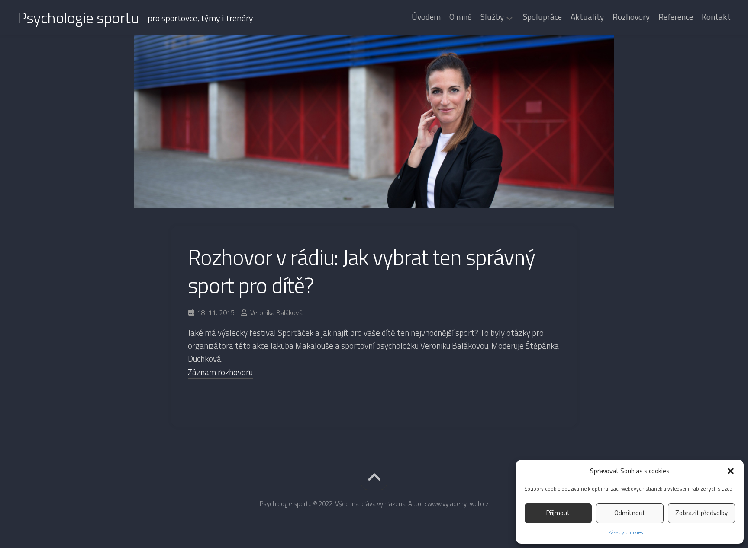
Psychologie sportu (78, 17)
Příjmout (558, 513)
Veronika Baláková (276, 312)
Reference (675, 17)
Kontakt (716, 17)
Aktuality (587, 17)
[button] (730, 471)
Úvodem (426, 17)
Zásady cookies (626, 532)
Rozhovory (631, 17)
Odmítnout (629, 513)
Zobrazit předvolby (701, 513)
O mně (460, 17)
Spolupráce (542, 17)
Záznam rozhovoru (220, 372)
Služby (492, 18)
